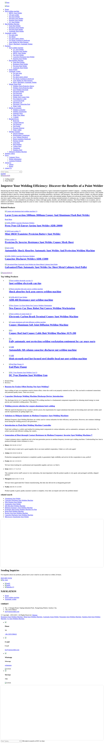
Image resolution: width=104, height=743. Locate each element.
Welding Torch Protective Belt (22, 88)
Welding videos (10, 153)
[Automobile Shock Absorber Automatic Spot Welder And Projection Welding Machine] (9, 248)
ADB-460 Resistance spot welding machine (31, 300)
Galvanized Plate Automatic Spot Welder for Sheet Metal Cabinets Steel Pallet (46, 267)
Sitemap (34, 615)
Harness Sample (18, 141)
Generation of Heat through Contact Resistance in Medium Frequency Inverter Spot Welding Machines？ (49, 435)
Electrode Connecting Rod (21, 104)
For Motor (12, 37)
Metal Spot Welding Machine (33, 617)
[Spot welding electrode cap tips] (21, 280)
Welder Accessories (15, 108)
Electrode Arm (17, 95)
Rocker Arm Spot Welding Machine (16, 513)
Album (11, 164)
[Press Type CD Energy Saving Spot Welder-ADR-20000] (19, 223)
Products (7, 46)
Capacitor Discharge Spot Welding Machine (19, 500)
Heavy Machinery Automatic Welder (20, 44)
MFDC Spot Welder (15, 13)
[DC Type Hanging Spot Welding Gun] (23, 372)
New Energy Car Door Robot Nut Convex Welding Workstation (42, 308)
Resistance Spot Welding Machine (12, 617)
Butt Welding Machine (12, 24)
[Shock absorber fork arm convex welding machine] (26, 289)
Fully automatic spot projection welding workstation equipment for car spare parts (52, 341)
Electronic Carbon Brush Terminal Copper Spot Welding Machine (43, 316)
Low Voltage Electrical (20, 137)
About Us (8, 163)
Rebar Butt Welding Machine (14, 511)
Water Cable (17, 106)
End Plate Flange (18, 367)
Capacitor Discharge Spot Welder (23, 57)
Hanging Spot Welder (16, 20)
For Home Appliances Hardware (19, 40)
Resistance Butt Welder (16, 27)
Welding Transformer (20, 111)
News (7, 155)
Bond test (16, 121)
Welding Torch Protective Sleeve (23, 86)
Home (7, 9)
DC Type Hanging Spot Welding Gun (28, 375)
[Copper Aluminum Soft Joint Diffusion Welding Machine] (27, 322)
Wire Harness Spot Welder (13, 502)
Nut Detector (17, 124)
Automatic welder (10, 33)
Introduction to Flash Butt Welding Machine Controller (28, 425)
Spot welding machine (12, 11)
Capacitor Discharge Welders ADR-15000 (26, 259)
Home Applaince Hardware (22, 139)
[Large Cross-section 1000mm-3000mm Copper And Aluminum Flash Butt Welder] (21, 211)
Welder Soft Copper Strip (21, 97)
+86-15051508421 (11, 634)
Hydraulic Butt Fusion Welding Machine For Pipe (21, 509)
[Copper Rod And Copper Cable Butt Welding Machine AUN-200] (10, 330)
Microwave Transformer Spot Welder (17, 517)
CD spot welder (14, 15)
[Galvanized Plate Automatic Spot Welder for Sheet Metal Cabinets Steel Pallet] (31, 264)
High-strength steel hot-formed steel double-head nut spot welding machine (48, 358)
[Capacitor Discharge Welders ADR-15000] (20, 256)
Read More (8, 219)
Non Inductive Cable (19, 99)
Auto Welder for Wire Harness (18, 42)
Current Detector (18, 122)
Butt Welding (17, 144)
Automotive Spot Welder (13, 504)
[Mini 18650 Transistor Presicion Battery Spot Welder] (13, 231)
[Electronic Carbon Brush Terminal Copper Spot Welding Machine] (20, 314)
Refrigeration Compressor (21, 135)
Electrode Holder (18, 91)
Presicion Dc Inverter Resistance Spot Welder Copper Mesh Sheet (39, 242)
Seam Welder (13, 69)
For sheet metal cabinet (16, 38)
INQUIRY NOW (6, 578)
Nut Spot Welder (14, 17)
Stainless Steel (17, 150)
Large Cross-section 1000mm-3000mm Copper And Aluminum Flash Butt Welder (47, 215)
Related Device (14, 119)
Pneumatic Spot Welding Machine (70, 617)
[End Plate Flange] (16, 364)
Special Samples (18, 133)
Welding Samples (14, 132)
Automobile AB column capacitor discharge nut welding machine (43, 350)
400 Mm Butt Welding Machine (15, 506)
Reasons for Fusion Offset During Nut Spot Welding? (27, 387)
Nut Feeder (16, 126)
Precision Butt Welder (16, 29)
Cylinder (16, 117)
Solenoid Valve (18, 113)
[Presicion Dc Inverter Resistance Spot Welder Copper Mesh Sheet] (10, 239)
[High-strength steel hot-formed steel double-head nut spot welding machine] (11, 356)
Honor (11, 166)
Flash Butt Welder (15, 26)
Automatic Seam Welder (51, 617)
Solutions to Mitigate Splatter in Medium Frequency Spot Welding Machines (36, 416)
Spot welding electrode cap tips (25, 283)
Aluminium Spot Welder (13, 498)
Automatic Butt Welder (16, 31)
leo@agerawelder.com (12, 611)
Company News (14, 157)
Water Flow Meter (19, 115)
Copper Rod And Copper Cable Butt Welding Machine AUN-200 (42, 333)
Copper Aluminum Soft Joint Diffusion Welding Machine (38, 324)
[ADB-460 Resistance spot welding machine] (18, 297)
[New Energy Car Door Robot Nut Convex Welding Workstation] (30, 305)
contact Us (8, 168)
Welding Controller (19, 110)
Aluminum (16, 148)
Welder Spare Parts (15, 84)
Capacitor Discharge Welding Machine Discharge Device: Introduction (34, 396)
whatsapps (8, 665)
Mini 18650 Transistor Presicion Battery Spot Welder (33, 234)
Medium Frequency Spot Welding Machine (19, 508)
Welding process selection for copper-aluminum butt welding (30, 406)
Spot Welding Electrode (20, 90)
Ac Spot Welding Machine (15, 619)
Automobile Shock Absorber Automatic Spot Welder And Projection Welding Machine (50, 250)
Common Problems (15, 161)
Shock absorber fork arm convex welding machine (35, 291)
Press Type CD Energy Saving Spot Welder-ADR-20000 (33, 225)
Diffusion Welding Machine (18, 152)
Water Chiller (17, 130)
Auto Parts (16, 142)
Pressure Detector (18, 128)
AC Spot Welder (14, 22)
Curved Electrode (18, 100)
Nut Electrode (17, 93)
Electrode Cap (17, 102)
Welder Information (15, 159)
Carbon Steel (17, 146)
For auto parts (13, 35)
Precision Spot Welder (16, 18)
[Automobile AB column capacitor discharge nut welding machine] (11, 347)
